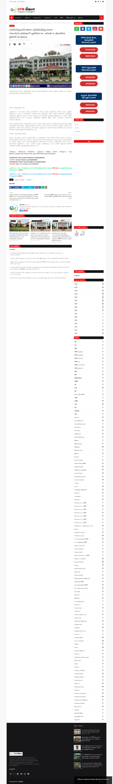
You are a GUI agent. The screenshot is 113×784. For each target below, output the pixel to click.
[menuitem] (11, 17)
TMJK (89, 397)
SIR (89, 391)
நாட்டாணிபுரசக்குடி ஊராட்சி (89, 588)
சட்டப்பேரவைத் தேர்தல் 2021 (89, 539)
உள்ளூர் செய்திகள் (89, 466)
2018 (89, 310)
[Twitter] (22, 210)
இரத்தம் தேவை (89, 443)
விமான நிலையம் (89, 680)
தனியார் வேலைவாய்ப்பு (89, 568)
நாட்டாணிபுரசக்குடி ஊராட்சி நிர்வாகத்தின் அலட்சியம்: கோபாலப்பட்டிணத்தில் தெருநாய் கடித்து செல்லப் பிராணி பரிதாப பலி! (92, 764)
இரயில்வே (89, 447)
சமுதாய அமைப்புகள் (89, 545)
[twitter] (98, 1)
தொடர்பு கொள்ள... (21, 1)
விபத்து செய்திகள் (89, 677)
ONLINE (89, 381)
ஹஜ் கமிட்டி (89, 719)
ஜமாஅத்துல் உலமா (89, 716)
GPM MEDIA (20, 781)
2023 (89, 294)
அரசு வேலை (89, 427)
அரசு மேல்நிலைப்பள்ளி (89, 424)
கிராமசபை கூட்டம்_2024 (89, 519)
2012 (89, 330)
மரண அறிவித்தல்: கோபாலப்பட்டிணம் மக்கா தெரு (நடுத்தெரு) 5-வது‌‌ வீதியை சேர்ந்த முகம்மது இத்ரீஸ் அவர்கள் (92, 747)
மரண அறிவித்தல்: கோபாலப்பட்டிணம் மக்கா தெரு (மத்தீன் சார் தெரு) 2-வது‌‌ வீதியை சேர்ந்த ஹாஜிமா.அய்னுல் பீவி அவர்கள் (92, 756)
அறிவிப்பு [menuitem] (27, 17)
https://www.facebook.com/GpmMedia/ (31, 157)
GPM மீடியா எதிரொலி (89, 365)
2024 (89, 290)
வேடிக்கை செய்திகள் (89, 703)
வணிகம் (89, 667)
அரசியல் (89, 417)
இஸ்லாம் (89, 453)
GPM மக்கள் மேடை (89, 358)
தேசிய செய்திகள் (89, 575)
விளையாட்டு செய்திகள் (89, 693)
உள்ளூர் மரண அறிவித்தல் (89, 470)
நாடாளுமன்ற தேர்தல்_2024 (89, 585)
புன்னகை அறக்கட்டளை (89, 614)
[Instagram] (25, 210)
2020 (89, 304)
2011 (89, 333)
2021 (89, 300)
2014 (89, 323)
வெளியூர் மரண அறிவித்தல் (89, 700)
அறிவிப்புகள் (89, 434)
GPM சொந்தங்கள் (89, 351)
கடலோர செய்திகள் (89, 480)
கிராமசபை (89, 499)
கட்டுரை (89, 483)
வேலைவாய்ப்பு (89, 706)
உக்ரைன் (89, 457)
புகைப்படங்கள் (89, 608)
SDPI (89, 388)
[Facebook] (20, 210)
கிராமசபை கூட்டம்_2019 (89, 503)
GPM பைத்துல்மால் (89, 355)
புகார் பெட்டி (89, 604)
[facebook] (96, 1)
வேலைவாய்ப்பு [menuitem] (37, 17)
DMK (89, 348)
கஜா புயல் (89, 493)
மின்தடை (89, 644)
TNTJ (89, 404)
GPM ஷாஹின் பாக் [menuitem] (70, 17)
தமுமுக (89, 565)
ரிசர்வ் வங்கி (89, 660)
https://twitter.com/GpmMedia (26, 160)
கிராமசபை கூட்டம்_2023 (89, 516)
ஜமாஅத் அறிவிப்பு (89, 713)
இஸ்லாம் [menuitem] (80, 17)
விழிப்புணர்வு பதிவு (89, 687)
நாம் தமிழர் (89, 591)
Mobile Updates (89, 378)
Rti (89, 384)
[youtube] (103, 1)
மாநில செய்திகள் (89, 637)
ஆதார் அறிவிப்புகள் (89, 437)
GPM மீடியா (89, 361)
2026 (89, 284)
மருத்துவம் (89, 627)
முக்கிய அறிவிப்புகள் (89, 650)
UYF (89, 407)
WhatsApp (89, 411)
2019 (89, 307)
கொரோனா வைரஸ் (89, 535)
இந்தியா (89, 440)
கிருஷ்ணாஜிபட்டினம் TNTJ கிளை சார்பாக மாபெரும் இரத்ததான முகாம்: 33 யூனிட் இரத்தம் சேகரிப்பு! (91, 738)
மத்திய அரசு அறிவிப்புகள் (89, 621)
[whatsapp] (76, 29)
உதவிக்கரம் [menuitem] (47, 17)
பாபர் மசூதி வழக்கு (89, 601)
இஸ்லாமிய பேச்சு (89, 450)
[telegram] (14, 774)
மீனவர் (89, 647)
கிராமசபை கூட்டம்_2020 (89, 506)
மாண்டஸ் (89, 634)
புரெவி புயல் (89, 611)
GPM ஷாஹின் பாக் (89, 368)
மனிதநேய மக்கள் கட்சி (89, 631)
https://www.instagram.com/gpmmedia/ (32, 162)
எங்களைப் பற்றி (12, 1)
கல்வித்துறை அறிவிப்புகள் (89, 489)
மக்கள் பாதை (89, 618)
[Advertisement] (41, 100)
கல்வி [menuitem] (55, 17)
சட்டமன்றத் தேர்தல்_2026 (89, 542)
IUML (89, 371)
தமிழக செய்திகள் (89, 562)
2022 (89, 297)
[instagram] (100, 1)
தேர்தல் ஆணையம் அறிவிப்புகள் (89, 578)
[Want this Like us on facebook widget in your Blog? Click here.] (110, 782)
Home (10, 23)
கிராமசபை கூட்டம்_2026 (89, 522)
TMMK (89, 401)
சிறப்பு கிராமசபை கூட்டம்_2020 (89, 555)
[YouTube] (27, 210)
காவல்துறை (89, 496)
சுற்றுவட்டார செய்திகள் (20, 179)
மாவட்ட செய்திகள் (89, 641)
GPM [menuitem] (61, 17)
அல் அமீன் (89, 430)
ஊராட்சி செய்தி (89, 473)
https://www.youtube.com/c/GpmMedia (27, 164)
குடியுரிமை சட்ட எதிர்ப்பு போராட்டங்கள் (89, 526)
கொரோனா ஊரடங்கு (89, 532)
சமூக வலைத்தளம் (89, 549)
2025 (89, 287)
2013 (89, 327)
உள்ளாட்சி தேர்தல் (89, 460)
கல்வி (89, 486)
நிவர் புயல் (89, 595)
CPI (89, 345)
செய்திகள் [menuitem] (18, 17)
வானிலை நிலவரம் (89, 673)
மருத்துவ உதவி (89, 624)
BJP (89, 342)
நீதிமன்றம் (16, 23)
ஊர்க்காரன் (13, 40)
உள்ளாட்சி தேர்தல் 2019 (89, 463)
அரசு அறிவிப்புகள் (89, 420)
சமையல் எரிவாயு (89, 552)
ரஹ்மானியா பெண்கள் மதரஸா (89, 657)
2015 (89, 320)
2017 (89, 313)
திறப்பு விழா (89, 572)
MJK (89, 374)
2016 (89, 317)
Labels (76, 338)
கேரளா (89, 529)
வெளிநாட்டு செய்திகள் (89, 696)
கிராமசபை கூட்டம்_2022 (89, 512)
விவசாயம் (89, 683)
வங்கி (89, 664)
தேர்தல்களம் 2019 (89, 581)
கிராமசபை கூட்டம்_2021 (89, 509)
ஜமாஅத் (89, 710)
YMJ (89, 414)
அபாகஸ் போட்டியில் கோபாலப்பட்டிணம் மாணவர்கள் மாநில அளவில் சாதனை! (91, 731)
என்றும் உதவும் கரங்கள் (89, 476)
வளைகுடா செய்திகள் (89, 670)
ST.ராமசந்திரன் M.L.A (89, 394)
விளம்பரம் (89, 690)
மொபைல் (89, 654)
